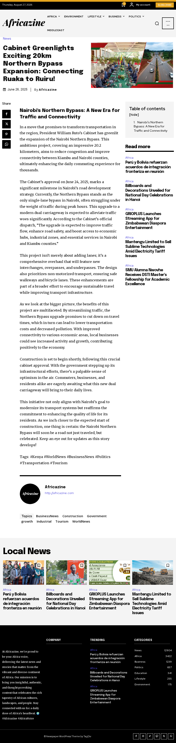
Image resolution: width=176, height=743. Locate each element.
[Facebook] (6, 114)
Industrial (44, 521)
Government (97, 516)
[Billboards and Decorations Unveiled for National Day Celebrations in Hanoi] (66, 572)
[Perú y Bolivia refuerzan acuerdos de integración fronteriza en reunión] (23, 572)
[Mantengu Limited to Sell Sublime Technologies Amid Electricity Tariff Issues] (152, 572)
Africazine (48, 90)
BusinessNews (47, 516)
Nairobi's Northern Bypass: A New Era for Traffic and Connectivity (150, 126)
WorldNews (81, 521)
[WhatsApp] (6, 144)
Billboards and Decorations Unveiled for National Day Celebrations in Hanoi (108, 676)
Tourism (61, 521)
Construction (72, 516)
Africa (129, 158)
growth (27, 521)
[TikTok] (150, 736)
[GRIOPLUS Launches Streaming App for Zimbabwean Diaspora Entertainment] (109, 572)
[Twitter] (6, 124)
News (7, 38)
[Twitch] (157, 736)
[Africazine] (30, 494)
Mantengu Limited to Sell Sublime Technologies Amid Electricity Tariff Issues (151, 603)
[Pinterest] (6, 134)
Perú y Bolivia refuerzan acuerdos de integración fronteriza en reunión (148, 167)
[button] (157, 23)
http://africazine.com (59, 493)
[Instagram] (143, 736)
